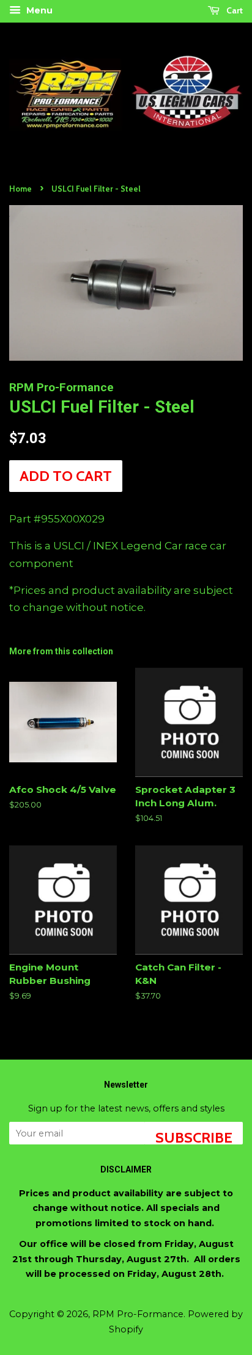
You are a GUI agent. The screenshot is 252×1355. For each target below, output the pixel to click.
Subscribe (193, 1136)
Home (20, 188)
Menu (38, 10)
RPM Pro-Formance (137, 1314)
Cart (233, 10)
